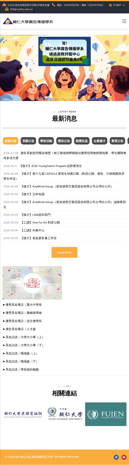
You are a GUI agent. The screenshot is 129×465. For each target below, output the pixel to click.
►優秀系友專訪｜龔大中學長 (22, 305)
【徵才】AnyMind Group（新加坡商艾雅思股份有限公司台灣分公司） (67, 186)
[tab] (11, 141)
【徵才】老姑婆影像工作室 (38, 238)
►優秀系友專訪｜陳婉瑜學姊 (22, 313)
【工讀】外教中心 (32, 230)
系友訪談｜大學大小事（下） (25, 345)
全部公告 (11, 141)
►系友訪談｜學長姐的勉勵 (21, 369)
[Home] (28, 20)
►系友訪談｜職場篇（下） (21, 361)
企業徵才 (100, 141)
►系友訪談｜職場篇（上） (21, 353)
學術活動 (46, 141)
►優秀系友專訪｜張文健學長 (22, 321)
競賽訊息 (82, 141)
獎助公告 (64, 141)
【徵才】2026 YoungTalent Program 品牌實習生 (50, 166)
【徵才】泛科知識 (32, 194)
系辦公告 (28, 141)
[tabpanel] (64, 207)
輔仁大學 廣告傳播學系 (34, 457)
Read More (64, 252)
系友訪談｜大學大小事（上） (25, 337)
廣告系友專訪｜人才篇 (21, 329)
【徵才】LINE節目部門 (35, 215)
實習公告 (117, 141)
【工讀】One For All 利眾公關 (40, 222)
